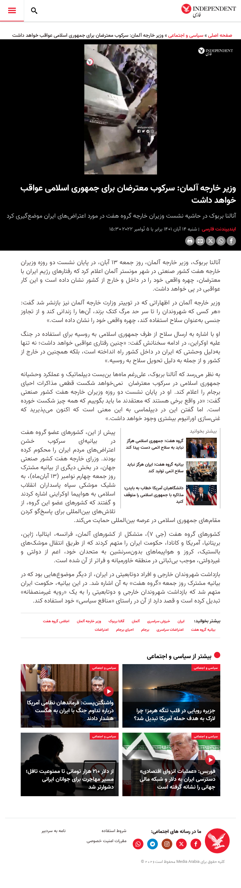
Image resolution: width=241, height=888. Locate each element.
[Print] (190, 241)
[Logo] (215, 51)
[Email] (200, 241)
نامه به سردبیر (53, 831)
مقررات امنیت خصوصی (106, 841)
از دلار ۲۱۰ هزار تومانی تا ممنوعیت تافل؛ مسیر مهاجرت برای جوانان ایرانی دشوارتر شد (70, 779)
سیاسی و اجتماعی (185, 35)
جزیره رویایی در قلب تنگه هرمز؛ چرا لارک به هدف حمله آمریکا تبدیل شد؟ (174, 715)
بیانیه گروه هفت (203, 630)
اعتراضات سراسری (170, 630)
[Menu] (12, 10)
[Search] (34, 10)
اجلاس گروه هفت (56, 621)
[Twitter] (210, 241)
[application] (120, 109)
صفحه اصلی (220, 35)
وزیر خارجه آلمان (89, 621)
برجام (145, 630)
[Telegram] (152, 844)
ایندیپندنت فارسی (218, 229)
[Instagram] (167, 844)
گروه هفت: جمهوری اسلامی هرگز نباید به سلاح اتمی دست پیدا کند (155, 445)
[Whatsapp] (221, 241)
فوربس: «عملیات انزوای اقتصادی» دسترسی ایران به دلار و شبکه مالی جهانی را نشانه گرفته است (177, 779)
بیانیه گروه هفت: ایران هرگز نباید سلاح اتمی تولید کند (155, 468)
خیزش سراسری (158, 621)
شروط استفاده (114, 831)
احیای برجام (125, 630)
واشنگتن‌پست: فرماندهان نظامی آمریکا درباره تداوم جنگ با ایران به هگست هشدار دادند (70, 711)
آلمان (136, 621)
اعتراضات (102, 630)
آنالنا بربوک (116, 621)
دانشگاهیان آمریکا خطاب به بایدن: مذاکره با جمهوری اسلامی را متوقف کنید (154, 495)
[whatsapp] (138, 844)
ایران (181, 621)
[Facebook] (231, 241)
